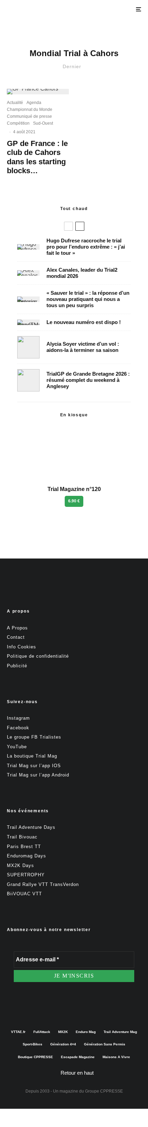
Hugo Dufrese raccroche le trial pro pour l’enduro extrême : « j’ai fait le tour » (85, 247)
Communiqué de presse (29, 116)
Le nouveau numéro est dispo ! (83, 322)
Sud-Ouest (43, 123)
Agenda (34, 102)
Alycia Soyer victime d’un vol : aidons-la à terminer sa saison (82, 347)
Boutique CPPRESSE (35, 1057)
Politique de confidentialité (38, 656)
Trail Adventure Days (31, 827)
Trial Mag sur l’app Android (38, 775)
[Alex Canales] (28, 273)
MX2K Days (20, 865)
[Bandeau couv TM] (28, 322)
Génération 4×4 (63, 1044)
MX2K (63, 1032)
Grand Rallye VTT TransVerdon (43, 884)
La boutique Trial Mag (32, 756)
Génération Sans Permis (104, 1044)
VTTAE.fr (18, 1032)
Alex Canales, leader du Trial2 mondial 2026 (81, 273)
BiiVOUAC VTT (24, 893)
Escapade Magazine (78, 1057)
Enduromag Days (26, 855)
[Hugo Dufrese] (28, 247)
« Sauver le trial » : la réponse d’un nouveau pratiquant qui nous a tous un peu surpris (87, 299)
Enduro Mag (86, 1032)
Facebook (18, 727)
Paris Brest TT (24, 846)
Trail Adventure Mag (120, 1032)
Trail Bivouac (22, 836)
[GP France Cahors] (38, 91)
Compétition (18, 123)
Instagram (18, 718)
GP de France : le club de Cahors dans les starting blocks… (37, 157)
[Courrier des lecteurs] (28, 299)
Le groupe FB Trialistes (34, 737)
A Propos (17, 627)
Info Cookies (21, 646)
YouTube (17, 746)
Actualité (15, 102)
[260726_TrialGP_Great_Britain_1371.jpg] (28, 347)
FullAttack (41, 1032)
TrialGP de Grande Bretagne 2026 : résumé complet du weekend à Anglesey (88, 380)
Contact (16, 637)
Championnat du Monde (29, 109)
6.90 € (74, 501)
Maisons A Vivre (116, 1057)
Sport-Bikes (32, 1044)
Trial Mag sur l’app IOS (34, 765)
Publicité (17, 665)
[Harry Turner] (28, 380)
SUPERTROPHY (26, 874)
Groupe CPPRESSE (104, 1091)
